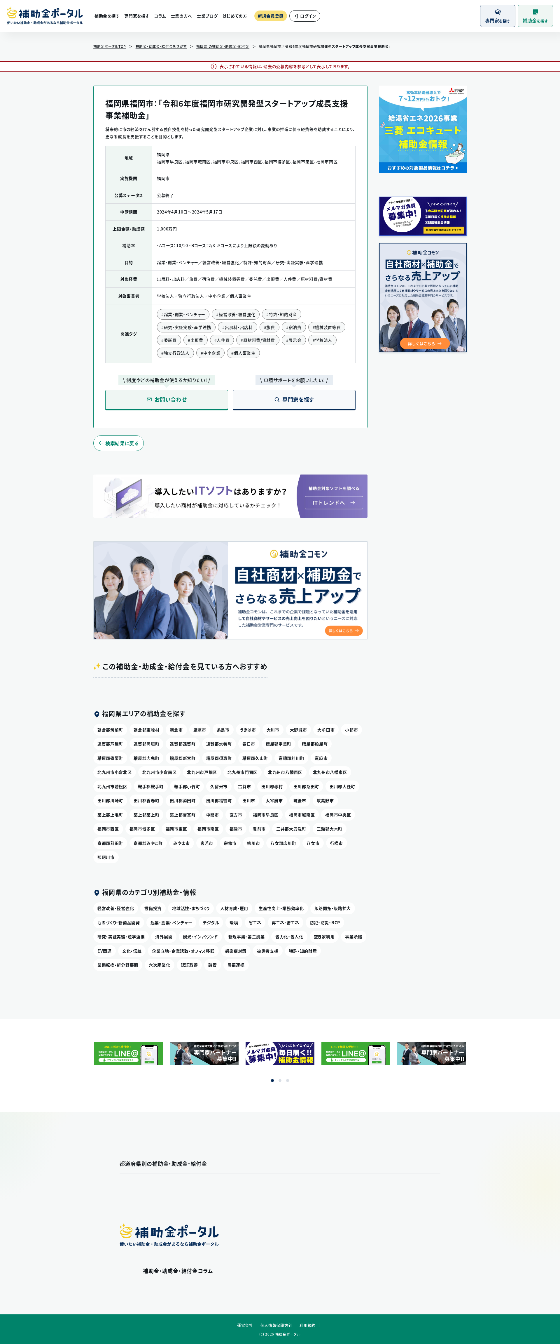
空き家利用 (324, 936)
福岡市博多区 (142, 829)
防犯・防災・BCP (325, 922)
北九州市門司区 (243, 772)
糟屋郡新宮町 (182, 758)
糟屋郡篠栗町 (110, 758)
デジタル (211, 922)
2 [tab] (280, 1080)
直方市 (236, 815)
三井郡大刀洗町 (291, 829)
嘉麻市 (321, 758)
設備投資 (153, 908)
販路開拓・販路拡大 (332, 908)
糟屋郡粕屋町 (315, 744)
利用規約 (308, 1325)
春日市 (248, 744)
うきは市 (248, 730)
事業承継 (353, 936)
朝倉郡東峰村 (146, 730)
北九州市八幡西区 (285, 772)
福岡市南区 (208, 829)
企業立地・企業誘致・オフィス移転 (183, 951)
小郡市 (351, 730)
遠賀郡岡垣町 (146, 744)
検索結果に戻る (122, 443)
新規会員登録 (271, 16)
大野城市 (298, 730)
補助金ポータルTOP (109, 46)
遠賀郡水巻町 (219, 744)
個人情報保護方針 (276, 1325)
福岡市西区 (108, 829)
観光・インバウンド (200, 936)
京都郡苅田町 (110, 843)
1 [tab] (272, 1080)
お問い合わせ (171, 399)
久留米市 (219, 786)
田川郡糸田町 (306, 786)
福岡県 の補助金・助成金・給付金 (222, 46)
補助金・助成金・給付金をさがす (161, 46)
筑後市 (299, 800)
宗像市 (230, 843)
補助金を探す (107, 16)
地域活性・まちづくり (191, 908)
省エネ (255, 922)
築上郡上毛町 (110, 815)
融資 (212, 965)
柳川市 (253, 843)
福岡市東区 (176, 829)
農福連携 (236, 965)
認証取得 (189, 965)
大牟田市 (326, 730)
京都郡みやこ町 (148, 843)
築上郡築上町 (146, 815)
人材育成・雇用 (234, 908)
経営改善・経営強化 (115, 908)
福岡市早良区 (266, 815)
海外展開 (163, 936)
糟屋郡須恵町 (219, 758)
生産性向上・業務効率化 (281, 908)
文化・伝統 (132, 951)
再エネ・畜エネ (285, 922)
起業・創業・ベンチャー (171, 922)
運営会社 (245, 1325)
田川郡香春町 (146, 800)
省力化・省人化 (289, 936)
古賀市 (244, 786)
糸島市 (223, 730)
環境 (234, 922)
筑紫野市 (325, 800)
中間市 (212, 815)
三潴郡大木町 (329, 829)
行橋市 (336, 843)
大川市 (273, 730)
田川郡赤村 (272, 786)
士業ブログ (207, 16)
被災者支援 (268, 951)
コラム (160, 16)
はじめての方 (235, 16)
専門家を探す (136, 16)
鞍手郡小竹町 (187, 786)
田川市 (248, 800)
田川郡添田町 (182, 800)
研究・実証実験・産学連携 (121, 936)
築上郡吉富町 (182, 815)
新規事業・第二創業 (246, 936)
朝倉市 (176, 730)
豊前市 (259, 829)
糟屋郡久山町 (255, 758)
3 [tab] (287, 1080)
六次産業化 (159, 965)
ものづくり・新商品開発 (118, 922)
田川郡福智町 (219, 800)
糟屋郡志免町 (146, 758)
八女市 (313, 843)
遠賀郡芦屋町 (110, 744)
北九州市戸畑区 (202, 772)
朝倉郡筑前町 (110, 730)
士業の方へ (181, 16)
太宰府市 (274, 800)
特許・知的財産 (303, 951)
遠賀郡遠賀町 (182, 744)
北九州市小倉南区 (159, 772)
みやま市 (181, 843)
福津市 (236, 829)
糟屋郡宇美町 (278, 744)
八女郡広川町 (283, 843)
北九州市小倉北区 (114, 772)
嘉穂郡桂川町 (291, 758)
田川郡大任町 (342, 786)
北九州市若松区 (112, 786)
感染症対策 (236, 951)
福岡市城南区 (302, 815)
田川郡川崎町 (110, 800)
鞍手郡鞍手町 (151, 786)
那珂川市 (106, 857)
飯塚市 (199, 730)
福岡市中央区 (338, 815)
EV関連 (104, 951)
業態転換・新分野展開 (117, 965)
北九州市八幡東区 (330, 772)
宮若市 (206, 843)
